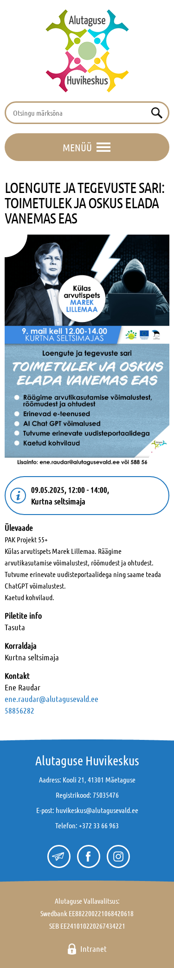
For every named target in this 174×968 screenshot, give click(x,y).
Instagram (117, 856)
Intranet (93, 948)
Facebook (87, 856)
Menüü (77, 147)
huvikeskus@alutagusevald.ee (97, 810)
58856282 (19, 710)
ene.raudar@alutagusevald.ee (51, 699)
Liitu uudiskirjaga (57, 856)
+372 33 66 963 (99, 825)
